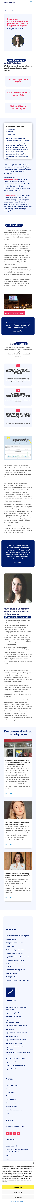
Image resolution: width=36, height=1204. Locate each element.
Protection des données (14, 1110)
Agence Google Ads (12, 1013)
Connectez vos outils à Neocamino (17, 980)
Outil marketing (11, 939)
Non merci (18, 1192)
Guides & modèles (12, 1146)
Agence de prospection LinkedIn (17, 1026)
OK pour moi (18, 1187)
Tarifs (8, 1096)
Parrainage (9, 1089)
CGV (7, 1113)
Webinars (9, 1155)
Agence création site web (14, 1043)
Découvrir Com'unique (14, 313)
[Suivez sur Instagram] (14, 1133)
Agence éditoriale (12, 1062)
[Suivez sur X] (11, 1133)
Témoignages (10, 1092)
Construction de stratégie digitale (17, 936)
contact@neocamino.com (15, 1127)
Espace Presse (11, 1099)
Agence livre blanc (12, 1069)
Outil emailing (10, 946)
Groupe (6, 179)
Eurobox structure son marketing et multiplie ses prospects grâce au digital (17, 875)
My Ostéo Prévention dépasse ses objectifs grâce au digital (17, 823)
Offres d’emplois (11, 1103)
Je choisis (18, 1197)
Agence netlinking (12, 1036)
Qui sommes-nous (12, 1085)
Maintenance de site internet (15, 1058)
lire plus (8, 793)
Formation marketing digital (15, 970)
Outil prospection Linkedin (14, 943)
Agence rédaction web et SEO (16, 1040)
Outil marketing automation (15, 950)
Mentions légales (11, 1106)
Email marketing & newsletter (16, 1065)
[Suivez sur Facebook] (7, 1133)
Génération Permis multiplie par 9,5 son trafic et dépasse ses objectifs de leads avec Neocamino (17, 762)
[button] (33, 1163)
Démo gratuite (11, 977)
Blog (7, 1159)
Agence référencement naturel (16, 1033)
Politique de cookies (17, 1201)
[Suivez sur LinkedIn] (18, 1133)
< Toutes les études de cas (13, 11)
